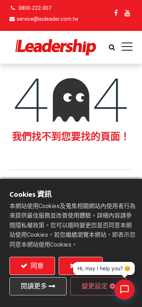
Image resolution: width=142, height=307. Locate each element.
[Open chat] (124, 289)
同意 (36, 266)
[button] (112, 47)
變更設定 (95, 286)
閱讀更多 (34, 286)
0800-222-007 (35, 8)
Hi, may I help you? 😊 (104, 268)
